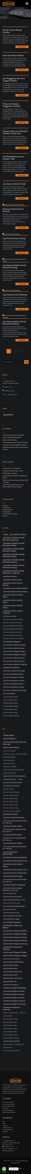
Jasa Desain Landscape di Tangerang (11, 811)
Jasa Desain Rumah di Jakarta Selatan (13, 865)
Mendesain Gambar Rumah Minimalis (13, 210)
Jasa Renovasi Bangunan (11, 667)
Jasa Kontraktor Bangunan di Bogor (14, 651)
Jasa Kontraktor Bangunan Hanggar (15, 955)
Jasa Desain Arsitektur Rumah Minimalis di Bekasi (13, 544)
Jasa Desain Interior (10, 576)
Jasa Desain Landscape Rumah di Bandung (13, 619)
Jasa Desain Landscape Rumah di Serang (12, 635)
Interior (20, 779)
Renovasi (5, 516)
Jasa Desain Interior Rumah (12, 580)
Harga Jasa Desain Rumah (9, 779)
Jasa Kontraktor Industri (9, 1104)
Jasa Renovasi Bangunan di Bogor (13, 677)
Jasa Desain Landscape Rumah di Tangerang (13, 638)
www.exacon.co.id (9, 1151)
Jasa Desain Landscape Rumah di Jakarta (12, 632)
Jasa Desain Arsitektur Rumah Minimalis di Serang (14, 266)
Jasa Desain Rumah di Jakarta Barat (15, 857)
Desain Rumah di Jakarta (8, 760)
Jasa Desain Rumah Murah (9, 909)
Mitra (4, 1123)
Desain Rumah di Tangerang (9, 766)
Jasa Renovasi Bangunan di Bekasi (13, 674)
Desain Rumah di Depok (9, 757)
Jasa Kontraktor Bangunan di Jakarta (13, 658)
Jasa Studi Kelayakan (9, 693)
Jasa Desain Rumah (10, 814)
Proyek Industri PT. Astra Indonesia (12, 468)
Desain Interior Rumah (11, 747)
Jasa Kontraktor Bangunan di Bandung (14, 645)
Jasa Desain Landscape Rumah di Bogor (13, 626)
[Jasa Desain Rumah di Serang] (11, 234)
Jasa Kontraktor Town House (12, 978)
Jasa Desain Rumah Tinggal (11, 919)
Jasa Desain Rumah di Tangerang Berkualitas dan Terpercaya (12, 889)
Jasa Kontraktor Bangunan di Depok (14, 654)
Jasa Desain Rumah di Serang (14, 238)
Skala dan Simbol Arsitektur (13, 55)
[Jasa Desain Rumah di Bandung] (11, 290)
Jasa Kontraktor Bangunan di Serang (14, 661)
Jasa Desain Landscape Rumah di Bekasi (12, 622)
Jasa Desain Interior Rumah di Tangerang (13, 612)
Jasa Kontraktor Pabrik (10, 965)
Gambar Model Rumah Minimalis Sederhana (13, 769)
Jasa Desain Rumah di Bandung (15, 294)
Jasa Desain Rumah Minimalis (12, 896)
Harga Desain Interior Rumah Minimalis (14, 776)
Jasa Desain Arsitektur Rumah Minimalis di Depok (13, 555)
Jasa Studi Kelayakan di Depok (10, 706)
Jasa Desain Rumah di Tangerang (14, 885)
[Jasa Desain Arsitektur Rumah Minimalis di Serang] (15, 260)
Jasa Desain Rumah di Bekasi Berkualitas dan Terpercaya (14, 830)
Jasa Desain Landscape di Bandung (11, 792)
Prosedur (5, 1125)
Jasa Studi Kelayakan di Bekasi (10, 700)
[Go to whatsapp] (4, 1169)
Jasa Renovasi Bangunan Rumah (10, 1012)
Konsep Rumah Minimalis (11, 1041)
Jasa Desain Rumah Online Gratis (11, 912)
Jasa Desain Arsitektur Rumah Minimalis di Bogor (13, 550)
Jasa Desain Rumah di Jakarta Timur (15, 870)
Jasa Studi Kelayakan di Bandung (10, 696)
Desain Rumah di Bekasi (8, 754)
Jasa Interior (6, 1108)
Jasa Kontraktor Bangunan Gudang (14, 952)
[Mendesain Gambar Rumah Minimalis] (13, 204)
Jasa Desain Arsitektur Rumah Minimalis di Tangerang (13, 572)
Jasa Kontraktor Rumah (9, 1106)
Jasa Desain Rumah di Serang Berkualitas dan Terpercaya (15, 880)
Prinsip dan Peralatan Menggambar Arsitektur (12, 104)
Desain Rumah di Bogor (21, 754)
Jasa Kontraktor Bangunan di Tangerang (15, 664)
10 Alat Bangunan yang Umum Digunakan (13, 435)
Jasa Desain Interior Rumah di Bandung (13, 584)
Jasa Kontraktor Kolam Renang (13, 962)
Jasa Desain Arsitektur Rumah (14, 183)
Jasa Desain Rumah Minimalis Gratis (11, 903)
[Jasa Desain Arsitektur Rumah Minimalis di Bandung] (15, 316)
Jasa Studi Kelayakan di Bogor (10, 703)
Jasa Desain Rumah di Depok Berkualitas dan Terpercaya (14, 847)
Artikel (5, 534)
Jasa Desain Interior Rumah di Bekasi (15, 588)
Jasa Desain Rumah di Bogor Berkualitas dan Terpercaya (14, 839)
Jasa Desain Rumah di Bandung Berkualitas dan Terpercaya (15, 822)
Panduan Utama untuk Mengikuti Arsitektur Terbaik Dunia (15, 132)
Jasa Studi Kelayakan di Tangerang (11, 715)
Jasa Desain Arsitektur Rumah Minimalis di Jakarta (13, 561)
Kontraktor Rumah (7, 509)
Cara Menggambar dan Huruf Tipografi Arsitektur (14, 79)
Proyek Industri (7, 512)
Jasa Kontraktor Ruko (10, 968)
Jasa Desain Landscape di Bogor (10, 798)
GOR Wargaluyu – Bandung (10, 473)
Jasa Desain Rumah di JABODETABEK (10, 853)
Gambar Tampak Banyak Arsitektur (12, 30)
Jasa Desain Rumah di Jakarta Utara (15, 873)
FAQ (4, 1121)
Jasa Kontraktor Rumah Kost (12, 972)
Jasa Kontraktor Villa (10, 981)
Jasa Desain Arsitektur (18, 534)
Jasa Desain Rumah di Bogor (12, 835)
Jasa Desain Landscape (9, 616)
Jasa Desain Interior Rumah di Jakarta (13, 601)
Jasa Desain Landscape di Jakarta (10, 804)
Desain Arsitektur (9, 739)
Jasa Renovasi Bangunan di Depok (13, 680)
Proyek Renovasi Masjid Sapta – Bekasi (13, 471)
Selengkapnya (22, 47)
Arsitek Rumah (8, 735)
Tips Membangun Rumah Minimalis (11, 1050)
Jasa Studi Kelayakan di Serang (10, 712)
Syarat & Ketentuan (8, 1129)
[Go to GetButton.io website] (4, 1172)
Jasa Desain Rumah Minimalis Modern (14, 906)
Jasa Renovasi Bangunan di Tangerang (14, 690)
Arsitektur (5, 505)
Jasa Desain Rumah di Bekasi (12, 826)
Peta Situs (5, 1131)
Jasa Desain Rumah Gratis (9, 893)
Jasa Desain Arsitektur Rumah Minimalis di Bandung (14, 322)
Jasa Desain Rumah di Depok (12, 843)
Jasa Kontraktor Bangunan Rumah (11, 959)
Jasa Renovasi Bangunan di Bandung (14, 671)
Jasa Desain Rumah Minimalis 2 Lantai (14, 900)
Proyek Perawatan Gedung (10, 514)
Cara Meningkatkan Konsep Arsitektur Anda (13, 157)
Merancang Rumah (7, 1047)
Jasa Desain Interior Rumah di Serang (13, 607)
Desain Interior (6, 507)
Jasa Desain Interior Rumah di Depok (13, 596)
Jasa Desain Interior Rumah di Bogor (15, 592)
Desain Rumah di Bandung (9, 750)
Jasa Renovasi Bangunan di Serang (13, 687)
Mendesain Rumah (19, 1044)
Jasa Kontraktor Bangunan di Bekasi (13, 648)
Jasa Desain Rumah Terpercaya (12, 916)
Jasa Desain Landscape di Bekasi (10, 795)
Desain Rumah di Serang (9, 763)
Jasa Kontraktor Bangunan (12, 642)
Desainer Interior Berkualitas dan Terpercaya (14, 743)
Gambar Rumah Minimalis (9, 773)
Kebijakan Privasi (7, 1127)
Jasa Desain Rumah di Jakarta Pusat (15, 861)
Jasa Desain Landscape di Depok (10, 801)
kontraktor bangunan (8, 1044)
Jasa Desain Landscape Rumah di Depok (13, 629)
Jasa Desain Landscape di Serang (10, 807)
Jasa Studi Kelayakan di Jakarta (10, 709)
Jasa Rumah (22, 1012)
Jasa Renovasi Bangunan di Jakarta (13, 684)
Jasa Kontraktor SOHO (10, 975)
